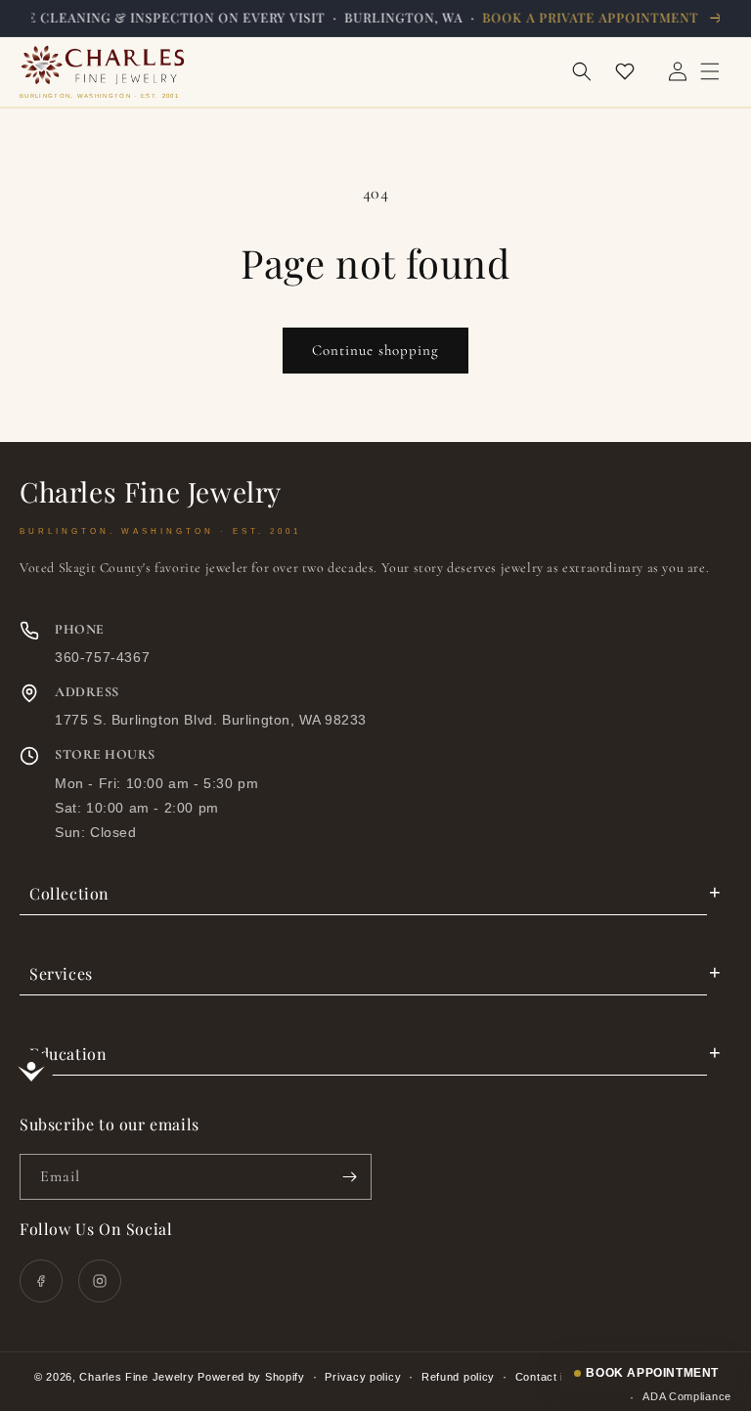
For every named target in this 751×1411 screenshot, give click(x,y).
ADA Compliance (686, 1396)
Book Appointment (652, 1373)
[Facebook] (41, 1280)
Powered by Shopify (251, 1377)
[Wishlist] (624, 71)
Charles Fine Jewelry (136, 1377)
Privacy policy (363, 1377)
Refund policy (458, 1377)
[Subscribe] (349, 1177)
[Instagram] (99, 1280)
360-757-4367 (102, 657)
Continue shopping (375, 350)
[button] (581, 71)
